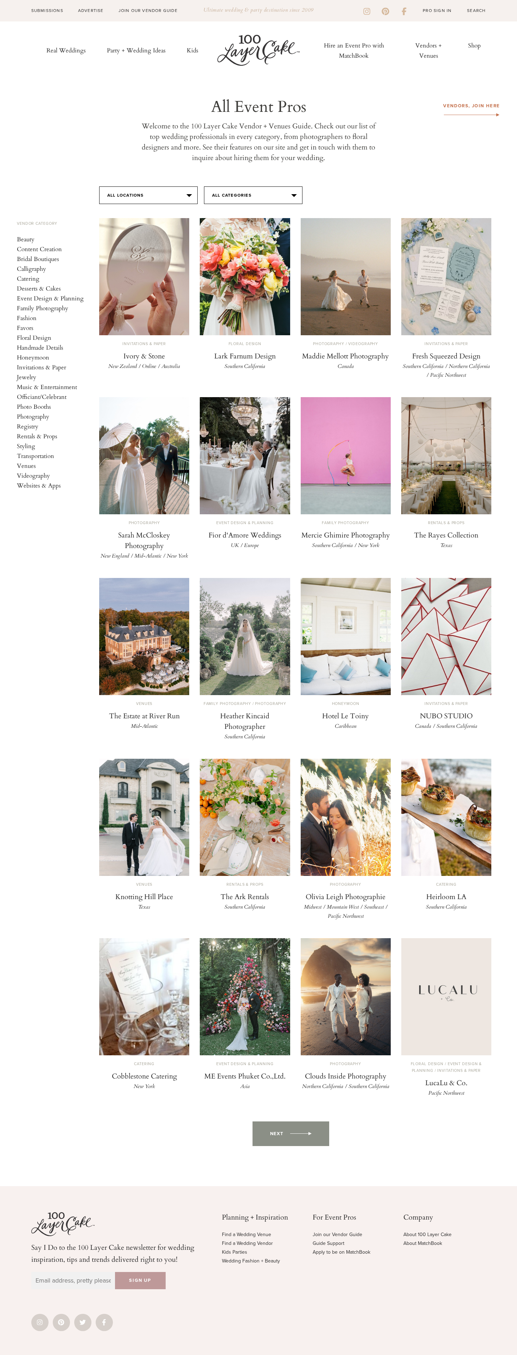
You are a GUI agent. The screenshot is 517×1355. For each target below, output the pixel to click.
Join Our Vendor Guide (148, 10)
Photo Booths (34, 406)
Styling (26, 445)
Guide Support (328, 1243)
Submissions (47, 10)
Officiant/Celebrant (41, 396)
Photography (33, 416)
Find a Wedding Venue (246, 1235)
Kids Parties (234, 1252)
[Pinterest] (385, 10)
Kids (192, 50)
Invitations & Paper (41, 367)
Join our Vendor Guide (337, 1235)
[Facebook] (404, 10)
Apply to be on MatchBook (341, 1252)
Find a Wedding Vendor (247, 1243)
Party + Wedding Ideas (136, 50)
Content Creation (39, 248)
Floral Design (34, 337)
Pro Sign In (437, 10)
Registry (27, 426)
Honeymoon (33, 357)
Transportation (35, 455)
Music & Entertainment (47, 386)
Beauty (25, 239)
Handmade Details (40, 347)
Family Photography (42, 308)
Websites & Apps (39, 485)
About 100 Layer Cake (427, 1235)
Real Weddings (66, 50)
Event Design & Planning (50, 298)
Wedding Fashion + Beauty (251, 1261)
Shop (474, 45)
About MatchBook (422, 1243)
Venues (26, 465)
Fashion (27, 317)
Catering (28, 278)
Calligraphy (31, 268)
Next (276, 1134)
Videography (33, 475)
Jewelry (26, 377)
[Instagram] (367, 10)
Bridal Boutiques (38, 258)
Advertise (91, 10)
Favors (25, 327)
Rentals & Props (37, 436)
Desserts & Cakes (39, 288)
